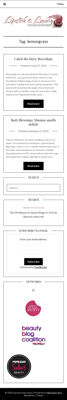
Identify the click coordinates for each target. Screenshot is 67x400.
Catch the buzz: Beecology (33, 59)
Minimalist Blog (54, 392)
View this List (33, 208)
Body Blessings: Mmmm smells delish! (33, 122)
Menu (60, 3)
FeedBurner (40, 267)
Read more (33, 103)
